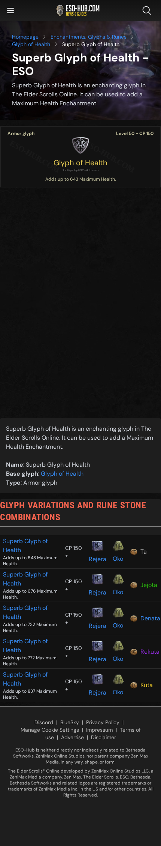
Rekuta (149, 652)
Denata (149, 618)
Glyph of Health (31, 44)
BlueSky (69, 722)
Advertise (72, 737)
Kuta (146, 685)
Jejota (148, 585)
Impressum (99, 729)
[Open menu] (10, 10)
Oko (118, 559)
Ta (143, 552)
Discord (43, 722)
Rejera (97, 559)
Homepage (25, 36)
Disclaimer (103, 737)
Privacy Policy (102, 722)
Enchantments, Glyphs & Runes (89, 36)
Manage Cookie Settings (50, 729)
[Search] (148, 10)
